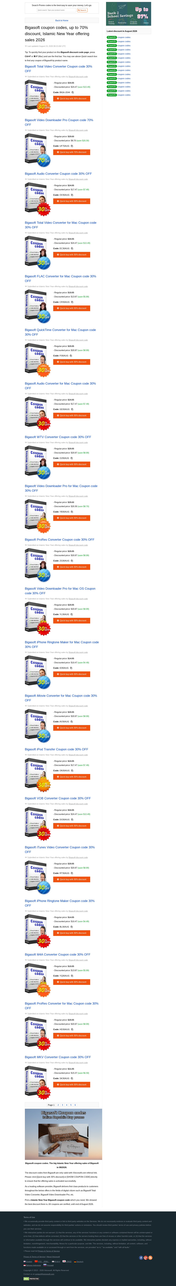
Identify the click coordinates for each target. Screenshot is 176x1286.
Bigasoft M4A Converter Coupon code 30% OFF (57, 954)
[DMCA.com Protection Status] (31, 1280)
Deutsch (80, 1262)
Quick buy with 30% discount (72, 98)
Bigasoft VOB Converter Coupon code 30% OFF (58, 798)
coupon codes (119, 37)
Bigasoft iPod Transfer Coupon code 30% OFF (56, 749)
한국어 (57, 1262)
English (29, 1262)
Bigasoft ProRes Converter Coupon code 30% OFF (59, 539)
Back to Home (61, 20)
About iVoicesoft (53, 1257)
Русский (50, 1265)
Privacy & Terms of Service (49, 1251)
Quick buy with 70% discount (72, 152)
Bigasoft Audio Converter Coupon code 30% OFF (58, 173)
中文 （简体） (43, 1262)
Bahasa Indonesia (33, 1265)
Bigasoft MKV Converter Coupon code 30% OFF (58, 1057)
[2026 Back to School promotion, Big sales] (128, 25)
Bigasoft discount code (78, 76)
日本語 (69, 1262)
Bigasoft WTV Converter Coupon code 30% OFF (58, 437)
